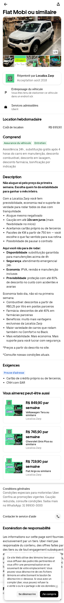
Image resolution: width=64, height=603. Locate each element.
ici (56, 586)
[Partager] (58, 4)
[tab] (8, 62)
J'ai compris (49, 594)
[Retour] (5, 4)
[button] (32, 35)
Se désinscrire (27, 594)
